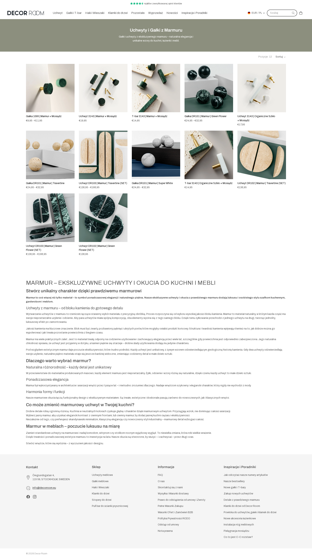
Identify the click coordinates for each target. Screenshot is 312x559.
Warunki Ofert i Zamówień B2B (175, 512)
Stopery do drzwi (101, 500)
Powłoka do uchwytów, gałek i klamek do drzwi (250, 512)
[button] (281, 57)
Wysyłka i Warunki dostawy (173, 493)
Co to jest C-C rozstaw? (238, 537)
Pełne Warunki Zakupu (170, 506)
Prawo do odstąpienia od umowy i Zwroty (181, 500)
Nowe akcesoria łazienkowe (240, 518)
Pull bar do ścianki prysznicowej (110, 506)
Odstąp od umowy (168, 524)
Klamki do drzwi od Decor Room (242, 506)
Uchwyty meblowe (102, 475)
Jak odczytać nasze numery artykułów (246, 475)
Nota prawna (165, 531)
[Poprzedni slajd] (31, 88)
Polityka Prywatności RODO (174, 518)
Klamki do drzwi (100, 493)
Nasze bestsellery (234, 481)
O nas (161, 481)
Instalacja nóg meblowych (239, 524)
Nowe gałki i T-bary (235, 487)
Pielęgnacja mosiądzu (236, 531)
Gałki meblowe (100, 481)
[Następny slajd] (69, 88)
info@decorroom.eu (44, 488)
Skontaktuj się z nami (170, 487)
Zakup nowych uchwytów (238, 493)
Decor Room (40, 553)
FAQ (160, 475)
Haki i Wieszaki (100, 487)
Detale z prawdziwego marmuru (242, 500)
